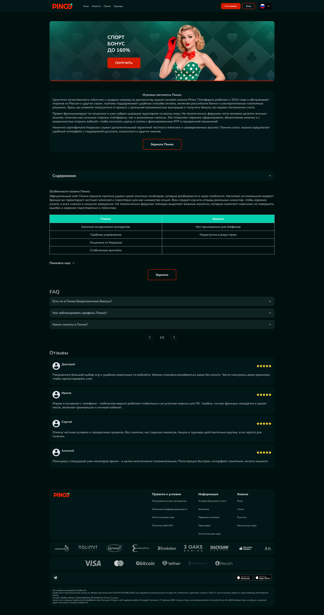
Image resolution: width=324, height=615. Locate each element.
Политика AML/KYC (162, 525)
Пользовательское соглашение (169, 501)
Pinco (240, 501)
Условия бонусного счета (212, 501)
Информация (208, 494)
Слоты (240, 509)
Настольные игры (246, 525)
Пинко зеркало (90, 196)
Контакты (203, 509)
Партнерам (204, 525)
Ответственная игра (163, 517)
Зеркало (162, 275)
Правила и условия (166, 494)
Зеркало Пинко (162, 144)
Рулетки (241, 517)
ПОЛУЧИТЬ (124, 63)
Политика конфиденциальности (169, 509)
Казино (242, 494)
